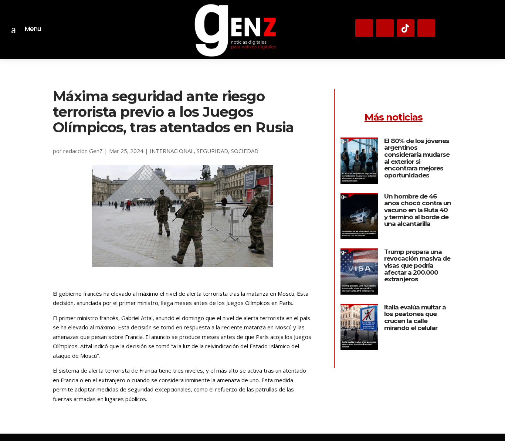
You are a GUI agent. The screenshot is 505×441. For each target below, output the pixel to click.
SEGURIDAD (212, 151)
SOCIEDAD (244, 151)
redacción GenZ (83, 151)
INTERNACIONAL (172, 151)
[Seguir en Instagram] (364, 28)
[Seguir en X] (385, 28)
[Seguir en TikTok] (405, 28)
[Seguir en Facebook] (426, 28)
